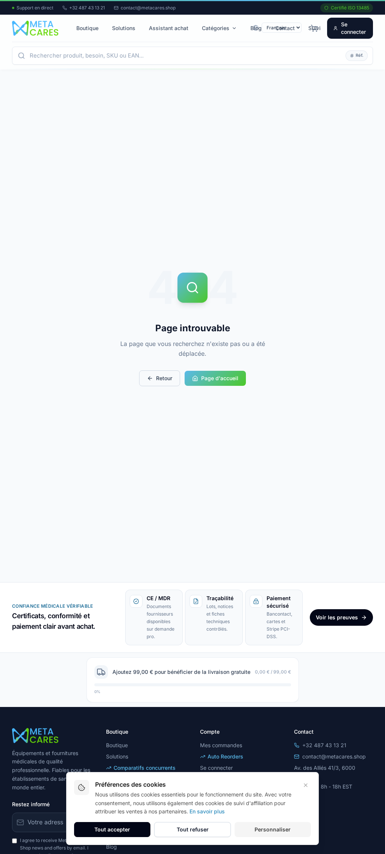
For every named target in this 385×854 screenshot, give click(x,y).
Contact (285, 28)
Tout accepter (112, 829)
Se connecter (353, 28)
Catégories (215, 28)
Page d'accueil (219, 378)
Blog (256, 28)
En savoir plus (207, 811)
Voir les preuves (337, 617)
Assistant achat (168, 28)
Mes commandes (221, 745)
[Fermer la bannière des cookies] (305, 785)
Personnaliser (273, 829)
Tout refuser (193, 829)
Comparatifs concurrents (145, 768)
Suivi (314, 28)
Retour (164, 378)
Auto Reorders (225, 756)
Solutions (123, 28)
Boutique (87, 28)
